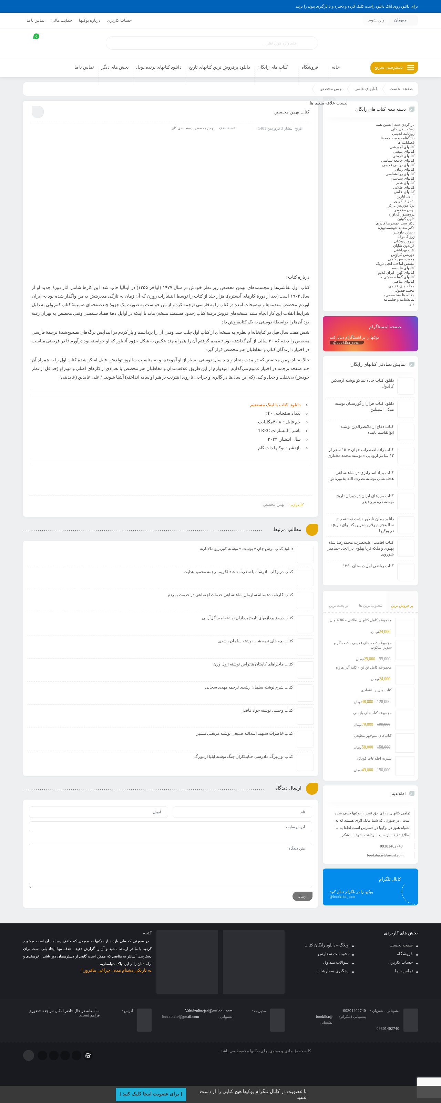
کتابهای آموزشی (402, 147)
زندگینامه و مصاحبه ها (397, 138)
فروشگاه (405, 953)
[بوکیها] (370, 43)
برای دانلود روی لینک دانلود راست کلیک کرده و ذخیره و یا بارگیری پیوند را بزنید (357, 6)
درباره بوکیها (89, 20)
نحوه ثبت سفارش (333, 953)
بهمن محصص (205, 128)
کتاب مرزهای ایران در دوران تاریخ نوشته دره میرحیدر (365, 499)
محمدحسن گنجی (401, 259)
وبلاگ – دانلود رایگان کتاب (327, 945)
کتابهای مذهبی (403, 281)
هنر (411, 304)
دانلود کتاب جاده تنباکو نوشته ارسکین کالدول (362, 383)
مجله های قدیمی (401, 286)
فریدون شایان (403, 245)
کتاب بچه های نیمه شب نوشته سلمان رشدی (255, 641)
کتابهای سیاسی (402, 178)
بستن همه (383, 124)
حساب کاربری (119, 20)
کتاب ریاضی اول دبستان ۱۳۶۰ (368, 566)
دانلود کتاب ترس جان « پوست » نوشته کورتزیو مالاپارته (246, 549)
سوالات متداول (336, 962)
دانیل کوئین (405, 219)
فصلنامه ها (406, 142)
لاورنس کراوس (402, 254)
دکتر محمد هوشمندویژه (396, 227)
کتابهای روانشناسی (400, 174)
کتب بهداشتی (404, 250)
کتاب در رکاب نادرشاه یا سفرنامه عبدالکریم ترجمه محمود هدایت (238, 572)
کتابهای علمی (366, 89)
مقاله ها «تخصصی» (398, 295)
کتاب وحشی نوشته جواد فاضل (267, 710)
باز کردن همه (404, 124)
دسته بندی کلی (181, 128)
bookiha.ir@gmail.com (385, 855)
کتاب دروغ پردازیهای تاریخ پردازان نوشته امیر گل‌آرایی (247, 618)
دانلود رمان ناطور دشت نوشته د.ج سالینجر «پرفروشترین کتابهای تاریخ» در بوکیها (362, 525)
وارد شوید (376, 20)
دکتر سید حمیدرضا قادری (395, 223)
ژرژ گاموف (406, 236)
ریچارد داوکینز (403, 232)
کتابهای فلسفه (403, 268)
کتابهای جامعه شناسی (397, 160)
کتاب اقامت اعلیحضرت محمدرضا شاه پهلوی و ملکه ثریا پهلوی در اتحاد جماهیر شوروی (361, 548)
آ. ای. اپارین (405, 196)
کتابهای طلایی (403, 187)
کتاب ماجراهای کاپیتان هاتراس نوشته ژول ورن (253, 664)
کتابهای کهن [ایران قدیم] (395, 272)
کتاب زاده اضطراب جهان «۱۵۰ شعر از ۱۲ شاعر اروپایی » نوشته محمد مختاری (361, 453)
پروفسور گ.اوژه (401, 214)
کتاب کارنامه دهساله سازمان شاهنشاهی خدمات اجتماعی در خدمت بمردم (230, 595)
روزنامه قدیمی (403, 133)
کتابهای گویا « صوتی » (397, 277)
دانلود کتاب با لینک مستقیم (275, 404)
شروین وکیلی (404, 241)
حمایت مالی (61, 20)
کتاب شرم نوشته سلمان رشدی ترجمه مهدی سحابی (249, 687)
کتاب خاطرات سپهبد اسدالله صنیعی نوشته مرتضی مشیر (244, 733)
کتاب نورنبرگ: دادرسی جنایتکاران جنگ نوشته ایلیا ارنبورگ (243, 756)
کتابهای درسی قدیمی (398, 165)
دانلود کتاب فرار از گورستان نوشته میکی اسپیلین (364, 406)
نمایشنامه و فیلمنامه (398, 299)
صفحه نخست (401, 89)
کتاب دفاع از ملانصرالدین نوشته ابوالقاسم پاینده (367, 429)
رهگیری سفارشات (333, 971)
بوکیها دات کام (271, 447)
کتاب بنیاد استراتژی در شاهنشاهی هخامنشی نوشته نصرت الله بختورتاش (361, 476)
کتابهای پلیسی (403, 151)
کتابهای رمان (404, 169)
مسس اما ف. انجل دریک (395, 263)
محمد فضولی (403, 290)
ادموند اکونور (404, 201)
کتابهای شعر (405, 183)
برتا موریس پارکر (401, 205)
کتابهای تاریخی (403, 156)
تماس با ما (35, 20)
